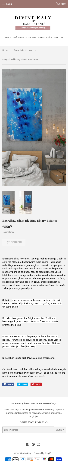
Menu (9, 4)
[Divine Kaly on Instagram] (38, 445)
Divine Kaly (26, 453)
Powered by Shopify (43, 453)
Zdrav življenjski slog (23, 50)
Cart (63, 4)
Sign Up (60, 430)
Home (5, 50)
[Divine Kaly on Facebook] (28, 445)
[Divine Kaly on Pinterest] (33, 445)
